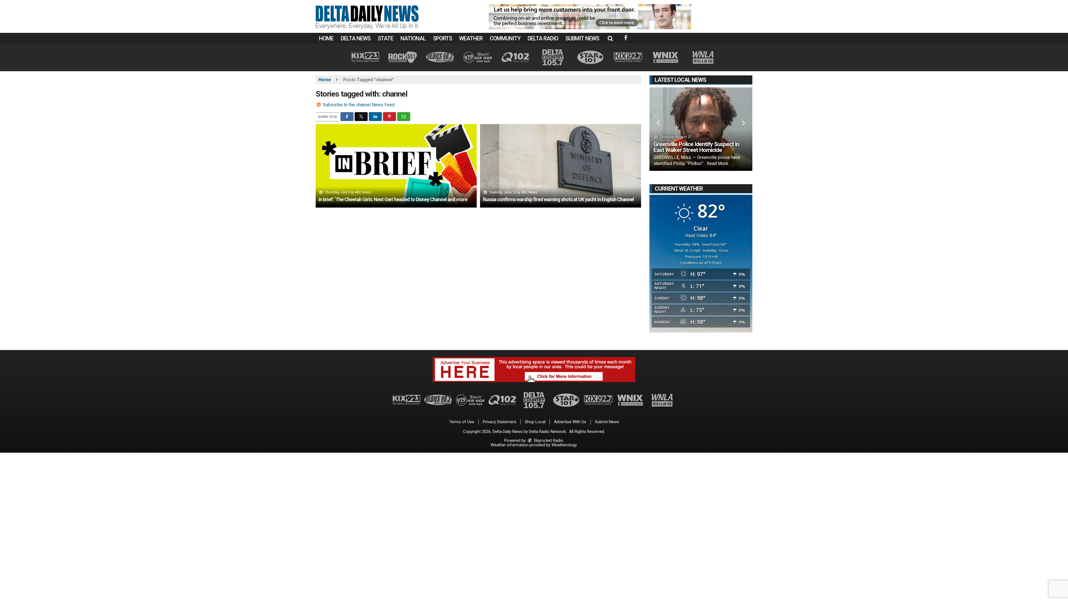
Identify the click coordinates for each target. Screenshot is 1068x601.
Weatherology (564, 444)
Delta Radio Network (547, 431)
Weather (471, 38)
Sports (442, 38)
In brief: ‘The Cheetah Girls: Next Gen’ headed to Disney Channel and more (392, 199)
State (385, 38)
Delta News (355, 38)
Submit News (582, 38)
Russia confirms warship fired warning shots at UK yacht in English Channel (558, 199)
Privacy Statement (499, 421)
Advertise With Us (570, 421)
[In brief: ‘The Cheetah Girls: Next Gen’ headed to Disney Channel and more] (396, 166)
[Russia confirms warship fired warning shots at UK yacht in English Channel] (560, 166)
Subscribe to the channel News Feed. (359, 104)
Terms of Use (461, 421)
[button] (610, 38)
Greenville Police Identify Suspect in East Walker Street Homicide (696, 147)
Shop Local (535, 421)
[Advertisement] (590, 16)
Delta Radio (543, 38)
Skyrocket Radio (548, 440)
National (413, 38)
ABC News (363, 192)
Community (505, 38)
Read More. (718, 163)
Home (326, 38)
